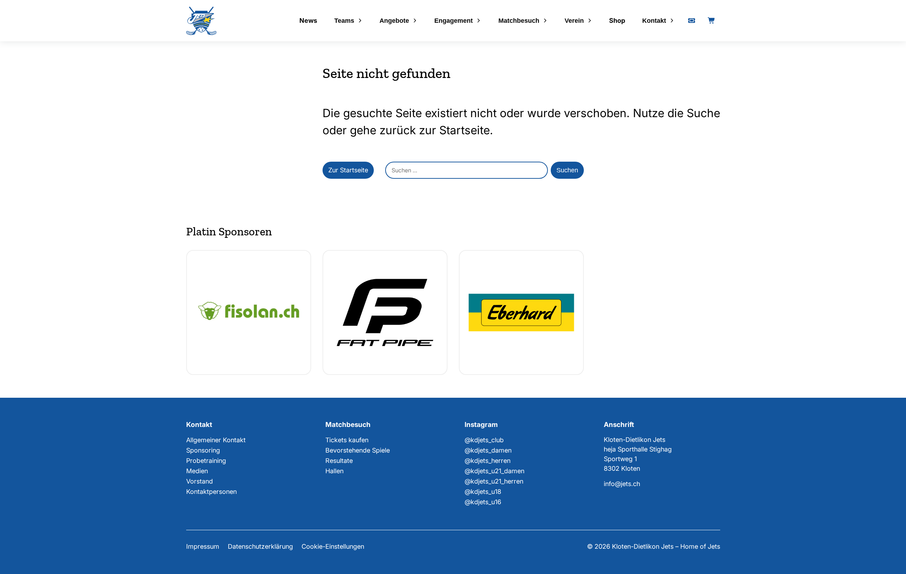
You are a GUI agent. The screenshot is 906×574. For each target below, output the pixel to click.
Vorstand (199, 481)
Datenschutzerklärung (260, 546)
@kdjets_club (484, 440)
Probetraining (206, 460)
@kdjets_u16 (483, 502)
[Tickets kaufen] (691, 20)
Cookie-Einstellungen (333, 546)
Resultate (339, 460)
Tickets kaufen (346, 440)
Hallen (334, 471)
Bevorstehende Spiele (357, 450)
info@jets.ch (622, 483)
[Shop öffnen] (711, 20)
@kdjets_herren (487, 460)
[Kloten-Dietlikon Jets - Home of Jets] (201, 21)
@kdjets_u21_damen (494, 471)
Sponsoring (203, 450)
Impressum (202, 546)
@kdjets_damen (488, 450)
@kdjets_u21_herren (494, 481)
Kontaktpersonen (211, 491)
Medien (197, 471)
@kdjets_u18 (483, 491)
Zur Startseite (348, 170)
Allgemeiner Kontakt (216, 440)
